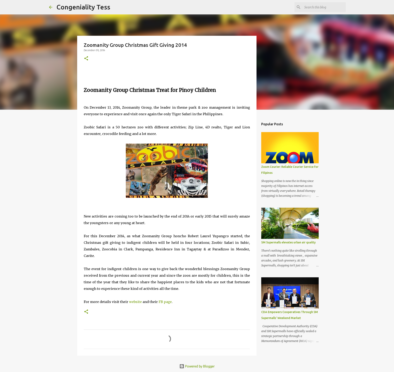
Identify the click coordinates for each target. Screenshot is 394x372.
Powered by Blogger (199, 366)
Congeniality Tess (83, 7)
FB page (165, 302)
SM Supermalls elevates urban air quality (288, 242)
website (136, 302)
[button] (86, 58)
